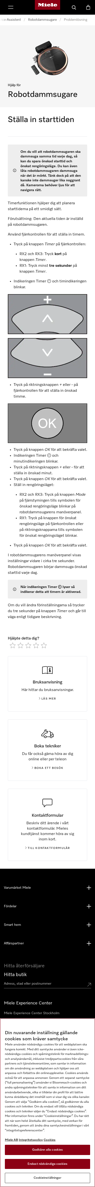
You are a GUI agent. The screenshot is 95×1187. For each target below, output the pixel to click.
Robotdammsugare (42, 19)
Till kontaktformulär (49, 848)
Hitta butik (15, 974)
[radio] (13, 645)
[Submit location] (89, 985)
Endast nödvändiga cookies (47, 1164)
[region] (47, 1102)
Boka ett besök (49, 768)
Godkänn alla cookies (47, 1149)
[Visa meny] (11, 7)
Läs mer (48, 698)
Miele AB (11, 1140)
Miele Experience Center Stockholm (31, 1013)
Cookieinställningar (47, 1177)
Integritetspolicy (31, 1140)
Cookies (50, 1140)
